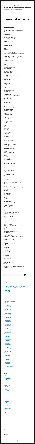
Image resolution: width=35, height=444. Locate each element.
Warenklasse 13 (8, 310)
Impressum (6, 434)
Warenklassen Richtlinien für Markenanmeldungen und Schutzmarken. (17, 6)
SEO (5, 412)
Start (4, 427)
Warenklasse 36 (8, 344)
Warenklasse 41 (8, 352)
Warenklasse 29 (8, 333)
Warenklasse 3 (7, 335)
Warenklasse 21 (8, 322)
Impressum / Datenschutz (10, 301)
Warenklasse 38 (8, 347)
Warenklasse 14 (8, 312)
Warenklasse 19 (8, 318)
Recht (6, 409)
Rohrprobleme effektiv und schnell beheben (13, 285)
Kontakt (6, 302)
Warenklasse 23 (8, 325)
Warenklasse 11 (8, 308)
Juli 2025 (6, 381)
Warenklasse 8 (7, 363)
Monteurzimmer (8, 408)
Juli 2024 (6, 386)
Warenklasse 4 (7, 350)
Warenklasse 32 (8, 339)
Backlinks (6, 402)
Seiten (5, 432)
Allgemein (7, 401)
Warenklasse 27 (8, 331)
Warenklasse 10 (8, 306)
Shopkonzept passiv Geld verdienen (9, 441)
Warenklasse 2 (7, 320)
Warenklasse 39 (8, 348)
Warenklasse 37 (8, 345)
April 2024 (7, 387)
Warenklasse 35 (8, 343)
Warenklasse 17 (8, 316)
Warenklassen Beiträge (9, 366)
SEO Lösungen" (16, 441)
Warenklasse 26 (8, 329)
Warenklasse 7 (7, 362)
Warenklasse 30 (8, 336)
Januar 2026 (7, 377)
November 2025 (8, 378)
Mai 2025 (6, 382)
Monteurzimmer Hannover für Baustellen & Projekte (15, 286)
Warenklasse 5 (7, 359)
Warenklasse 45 (8, 358)
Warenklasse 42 (8, 354)
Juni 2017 (6, 392)
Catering (6, 404)
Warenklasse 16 (8, 314)
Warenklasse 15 (8, 313)
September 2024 (8, 383)
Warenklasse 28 (8, 332)
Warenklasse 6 (7, 360)
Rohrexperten (27, 440)
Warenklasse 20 (8, 321)
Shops (6, 413)
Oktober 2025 (7, 379)
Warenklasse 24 (8, 327)
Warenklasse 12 (8, 309)
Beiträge (5, 429)
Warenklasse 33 (8, 340)
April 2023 (7, 390)
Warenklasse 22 (8, 324)
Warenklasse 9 (7, 364)
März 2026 (7, 375)
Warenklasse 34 (8, 341)
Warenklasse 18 (8, 317)
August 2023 (7, 389)
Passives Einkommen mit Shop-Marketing (13, 287)
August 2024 (7, 385)
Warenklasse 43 (8, 355)
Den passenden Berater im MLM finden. (12, 291)
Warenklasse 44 (8, 356)
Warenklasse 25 (8, 328)
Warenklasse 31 (8, 337)
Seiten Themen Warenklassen (10, 303)
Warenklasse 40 (8, 351)
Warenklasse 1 (7, 305)
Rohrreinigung (7, 410)
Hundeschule (7, 405)
